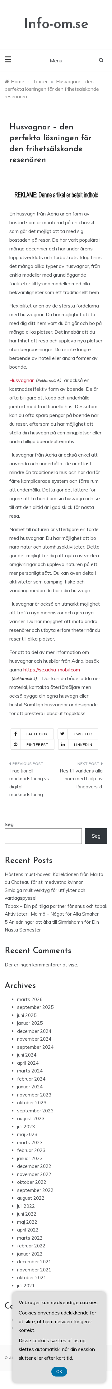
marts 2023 (30, 1142)
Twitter (82, 734)
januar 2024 (30, 1087)
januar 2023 (30, 1158)
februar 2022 (31, 1246)
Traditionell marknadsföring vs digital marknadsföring (29, 783)
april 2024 (28, 1063)
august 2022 (30, 1198)
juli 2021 (26, 1286)
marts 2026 (30, 999)
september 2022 (35, 1190)
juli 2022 (26, 1206)
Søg (9, 824)
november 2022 (34, 1174)
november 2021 (34, 1270)
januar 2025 (30, 1023)
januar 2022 (30, 1254)
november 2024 (34, 1039)
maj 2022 (27, 1222)
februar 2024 (31, 1079)
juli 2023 (26, 1127)
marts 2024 (30, 1071)
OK (59, 1371)
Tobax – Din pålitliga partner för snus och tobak (56, 906)
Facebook (37, 734)
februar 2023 (31, 1150)
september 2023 (35, 1111)
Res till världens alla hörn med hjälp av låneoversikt (81, 779)
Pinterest (37, 745)
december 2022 (34, 1166)
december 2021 (34, 1262)
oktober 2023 (31, 1103)
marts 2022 (30, 1238)
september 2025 (35, 1007)
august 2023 (30, 1118)
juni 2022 (26, 1214)
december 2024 (34, 1031)
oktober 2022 (31, 1182)
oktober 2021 (31, 1277)
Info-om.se (56, 24)
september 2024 (35, 1047)
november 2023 (34, 1095)
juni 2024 (26, 1055)
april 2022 (28, 1230)
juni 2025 (26, 1015)
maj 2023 (27, 1134)
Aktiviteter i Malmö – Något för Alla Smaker (52, 914)
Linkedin (83, 745)
